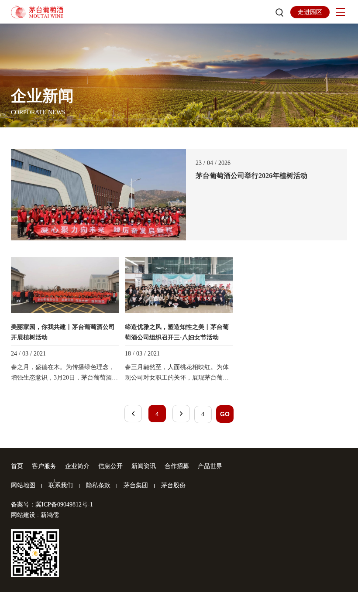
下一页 (181, 413)
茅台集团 (136, 485)
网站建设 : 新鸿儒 (35, 515)
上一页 (133, 413)
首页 (17, 466)
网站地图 (23, 485)
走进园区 (310, 12)
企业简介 (77, 466)
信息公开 (110, 466)
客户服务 (44, 466)
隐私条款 (98, 485)
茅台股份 (173, 485)
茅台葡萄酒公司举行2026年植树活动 (251, 175)
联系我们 (60, 485)
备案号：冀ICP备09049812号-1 (52, 504)
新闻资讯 (143, 466)
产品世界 (210, 466)
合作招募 (177, 466)
